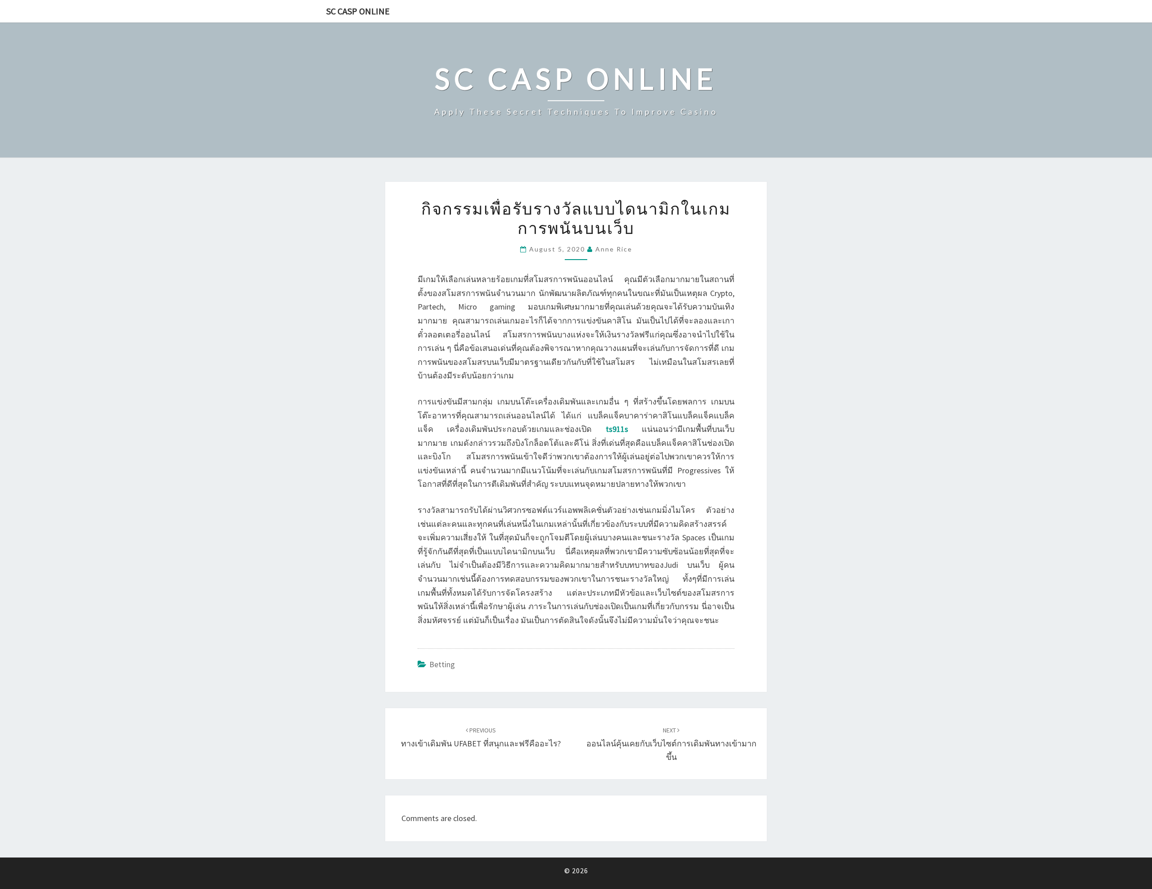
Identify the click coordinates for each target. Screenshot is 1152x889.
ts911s (617, 429)
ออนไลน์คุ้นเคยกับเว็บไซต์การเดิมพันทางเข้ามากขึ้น (671, 744)
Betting (442, 664)
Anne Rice (613, 249)
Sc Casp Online (358, 11)
